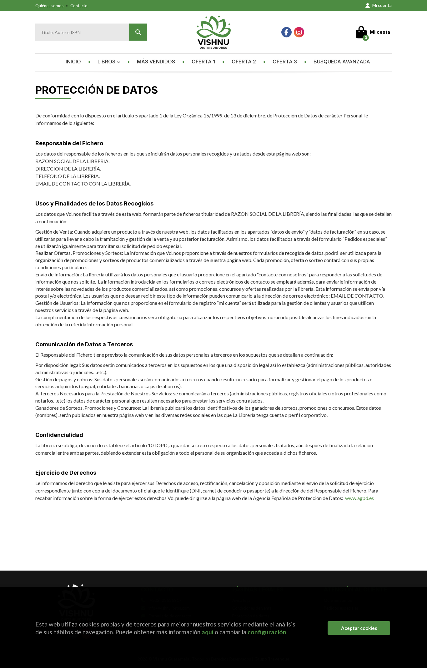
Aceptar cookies (359, 628)
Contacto (79, 5)
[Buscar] (138, 32)
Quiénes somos (49, 5)
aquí (208, 632)
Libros (107, 61)
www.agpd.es (359, 498)
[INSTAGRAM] (299, 32)
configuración (267, 632)
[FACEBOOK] (286, 32)
